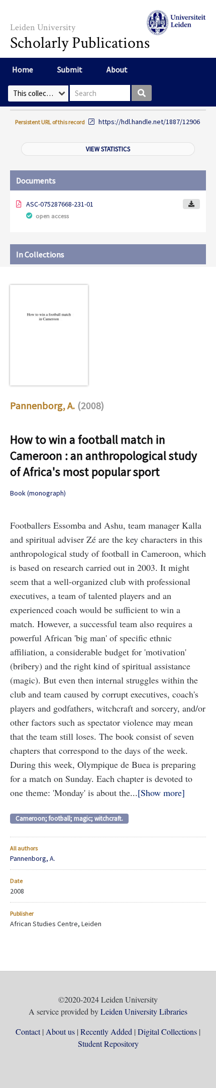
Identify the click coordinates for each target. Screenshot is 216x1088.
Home (22, 69)
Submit (69, 69)
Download (191, 204)
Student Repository (108, 1043)
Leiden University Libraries (143, 1011)
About (117, 69)
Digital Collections (167, 1031)
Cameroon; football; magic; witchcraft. (69, 818)
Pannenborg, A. (42, 405)
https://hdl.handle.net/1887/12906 (149, 121)
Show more (161, 792)
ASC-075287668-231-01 (59, 204)
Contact (28, 1031)
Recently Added (106, 1031)
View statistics (108, 149)
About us (60, 1031)
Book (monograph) (38, 493)
